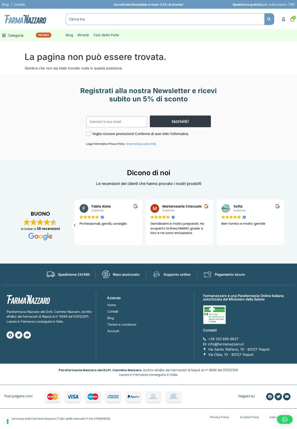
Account (113, 331)
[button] (12, 35)
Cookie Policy (249, 417)
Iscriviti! (180, 121)
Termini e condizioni (121, 324)
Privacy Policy (219, 417)
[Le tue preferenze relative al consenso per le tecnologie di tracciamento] (7, 421)
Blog (5, 4)
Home (111, 305)
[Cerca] (269, 19)
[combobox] (165, 19)
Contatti (19, 4)
